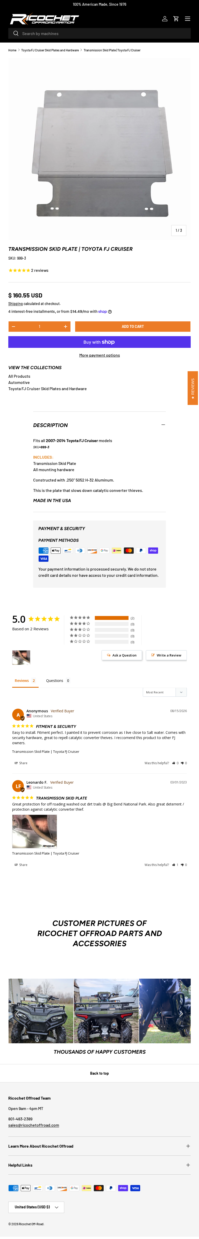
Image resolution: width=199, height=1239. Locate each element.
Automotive (19, 382)
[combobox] (99, 33)
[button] (176, 18)
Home (12, 50)
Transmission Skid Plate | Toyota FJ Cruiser (112, 50)
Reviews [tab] (22, 680)
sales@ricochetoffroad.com (33, 1124)
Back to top (99, 1073)
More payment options (99, 355)
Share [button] (22, 763)
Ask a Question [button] (124, 655)
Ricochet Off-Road (31, 1224)
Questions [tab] (54, 680)
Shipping (15, 303)
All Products (19, 376)
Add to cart (133, 326)
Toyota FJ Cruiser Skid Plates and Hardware (50, 50)
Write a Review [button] (169, 655)
